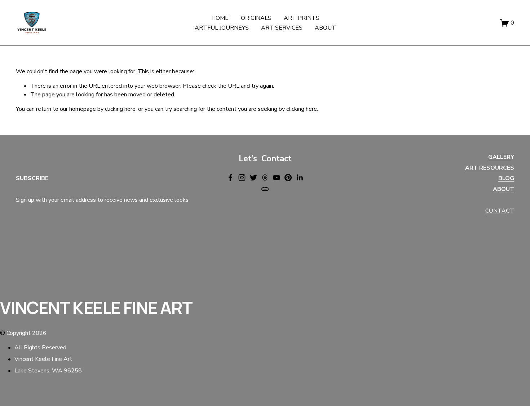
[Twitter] (253, 177)
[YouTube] (276, 177)
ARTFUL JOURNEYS (222, 28)
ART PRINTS (301, 18)
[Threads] (265, 177)
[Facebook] (230, 177)
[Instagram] (242, 177)
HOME (220, 18)
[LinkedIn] (299, 177)
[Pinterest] (288, 177)
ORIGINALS (256, 18)
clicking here (120, 109)
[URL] (265, 189)
